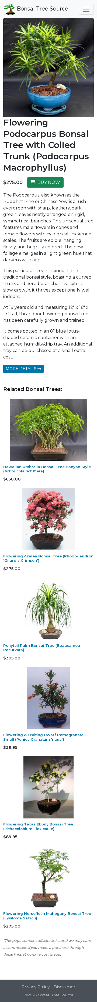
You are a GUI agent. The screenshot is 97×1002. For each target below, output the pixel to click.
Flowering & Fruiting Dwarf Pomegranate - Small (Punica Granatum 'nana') (44, 737)
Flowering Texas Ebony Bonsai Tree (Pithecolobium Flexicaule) (38, 826)
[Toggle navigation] (86, 9)
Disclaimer (64, 986)
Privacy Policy (36, 986)
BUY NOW (47, 182)
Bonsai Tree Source (41, 8)
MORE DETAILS (21, 368)
